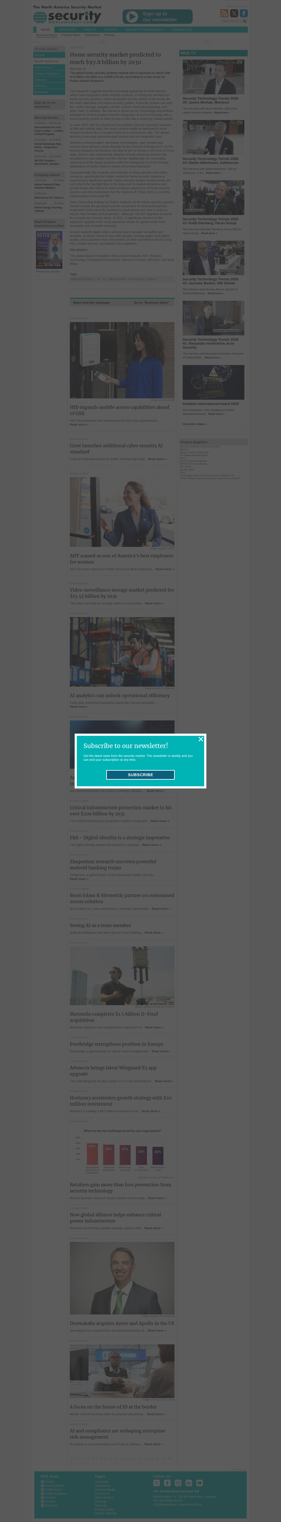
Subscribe (140, 775)
